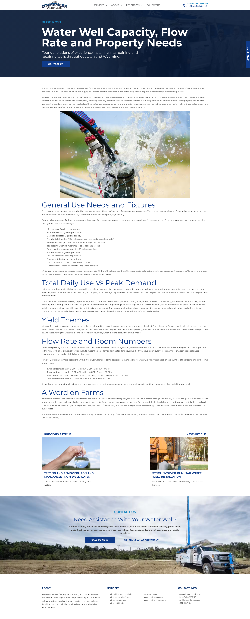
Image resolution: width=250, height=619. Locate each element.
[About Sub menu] (121, 5)
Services (98, 5)
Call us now (99, 540)
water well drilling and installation (188, 97)
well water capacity (130, 304)
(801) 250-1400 (185, 603)
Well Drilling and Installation (121, 594)
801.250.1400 (196, 6)
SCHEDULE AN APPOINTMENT (141, 540)
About (115, 5)
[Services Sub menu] (106, 5)
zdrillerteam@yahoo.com (190, 600)
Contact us (55, 64)
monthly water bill (126, 289)
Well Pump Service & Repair (120, 597)
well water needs (102, 274)
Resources (133, 5)
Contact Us (153, 5)
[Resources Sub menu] (142, 5)
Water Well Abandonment (155, 600)
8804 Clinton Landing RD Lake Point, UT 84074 (190, 595)
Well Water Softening (118, 600)
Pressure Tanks (150, 594)
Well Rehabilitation (117, 603)
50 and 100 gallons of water (115, 211)
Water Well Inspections (153, 597)
